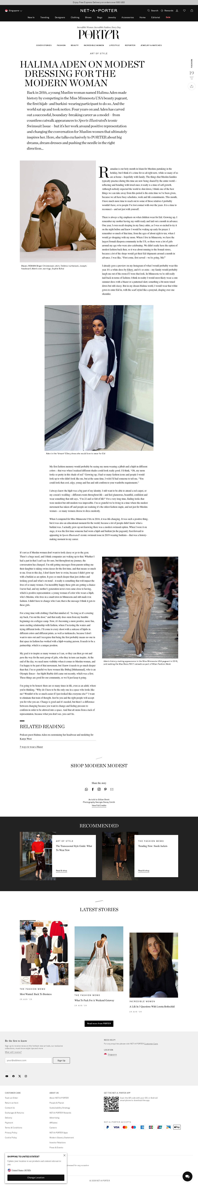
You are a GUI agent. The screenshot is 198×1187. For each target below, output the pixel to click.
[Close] (64, 1155)
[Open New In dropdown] (36, 17)
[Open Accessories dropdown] (135, 17)
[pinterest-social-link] (105, 789)
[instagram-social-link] (99, 789)
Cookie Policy (11, 1138)
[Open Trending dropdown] (51, 17)
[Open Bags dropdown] (104, 17)
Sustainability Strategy (60, 1108)
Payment (9, 1123)
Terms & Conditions (13, 1128)
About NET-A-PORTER (59, 1098)
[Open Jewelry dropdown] (117, 17)
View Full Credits (99, 806)
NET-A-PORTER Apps (59, 1133)
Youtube (7, 1076)
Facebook (13, 1076)
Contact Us (10, 1108)
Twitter (19, 1076)
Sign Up (61, 1061)
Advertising (54, 1118)
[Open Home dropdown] (147, 17)
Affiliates (53, 1123)
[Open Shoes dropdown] (93, 17)
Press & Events (56, 1148)
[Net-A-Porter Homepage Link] (99, 10)
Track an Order (11, 1098)
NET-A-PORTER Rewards (60, 1113)
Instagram (26, 1076)
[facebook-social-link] (93, 789)
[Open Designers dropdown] (66, 17)
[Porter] (99, 34)
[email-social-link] (112, 789)
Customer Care (151, 1044)
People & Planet (57, 1103)
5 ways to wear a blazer (31, 746)
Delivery (8, 1118)
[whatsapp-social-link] (86, 789)
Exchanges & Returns (14, 1113)
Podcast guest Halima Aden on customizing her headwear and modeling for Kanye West (56, 736)
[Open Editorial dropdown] (161, 17)
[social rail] (192, 86)
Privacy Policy (11, 1133)
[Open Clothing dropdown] (81, 17)
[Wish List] (184, 11)
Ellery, (130, 269)
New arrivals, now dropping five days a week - (99, 2)
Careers (53, 1128)
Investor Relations (58, 1143)
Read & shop (61, 871)
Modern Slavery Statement (62, 1138)
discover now (122, 2)
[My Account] (177, 11)
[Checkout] (190, 10)
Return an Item (11, 1103)
